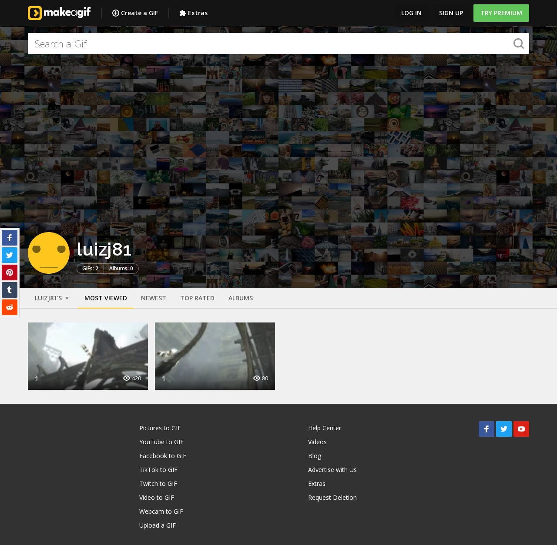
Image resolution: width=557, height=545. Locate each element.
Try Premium (501, 13)
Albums (240, 298)
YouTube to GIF (161, 442)
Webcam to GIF (161, 511)
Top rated (197, 298)
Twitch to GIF (158, 483)
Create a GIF (139, 13)
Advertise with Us (332, 469)
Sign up (451, 13)
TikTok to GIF (158, 469)
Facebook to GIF (162, 456)
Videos (317, 442)
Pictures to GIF (160, 428)
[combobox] (278, 43)
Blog (314, 456)
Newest (153, 298)
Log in (411, 13)
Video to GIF (156, 497)
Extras (198, 13)
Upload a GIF (157, 525)
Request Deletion (332, 497)
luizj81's (49, 298)
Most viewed (105, 298)
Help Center (324, 428)
